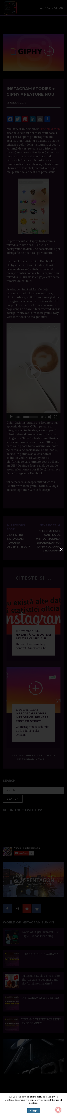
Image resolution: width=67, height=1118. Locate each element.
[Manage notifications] (58, 1110)
